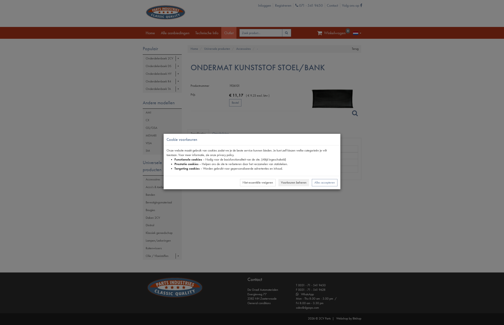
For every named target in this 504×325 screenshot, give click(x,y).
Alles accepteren (324, 182)
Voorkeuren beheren (294, 182)
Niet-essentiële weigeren (258, 182)
